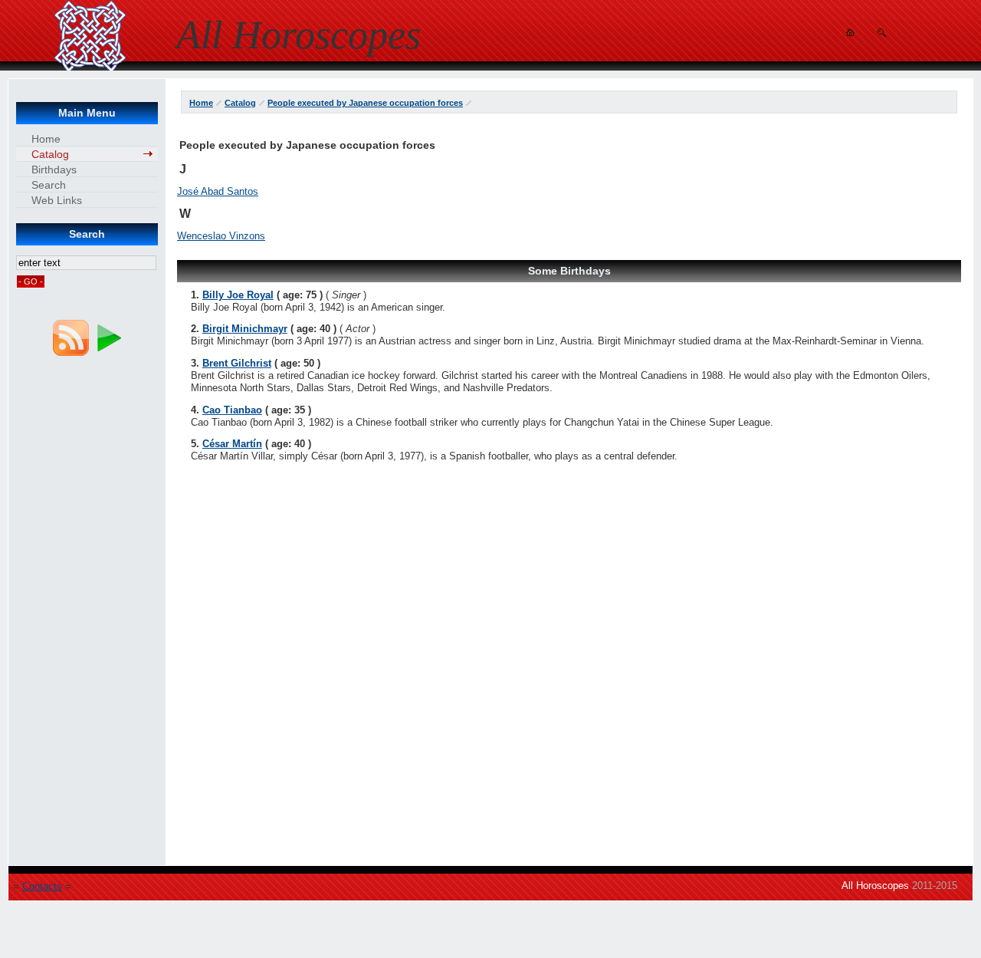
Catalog (240, 102)
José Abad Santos (217, 191)
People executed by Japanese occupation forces (365, 102)
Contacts (42, 886)
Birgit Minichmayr (244, 328)
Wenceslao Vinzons (221, 236)
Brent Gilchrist (236, 363)
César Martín (232, 443)
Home (201, 102)
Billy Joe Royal (238, 295)
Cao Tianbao (232, 410)
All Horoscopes (875, 885)
